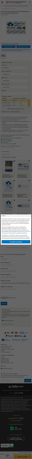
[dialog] (16, 229)
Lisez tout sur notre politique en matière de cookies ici (14, 233)
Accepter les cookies (16, 242)
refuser (27, 236)
